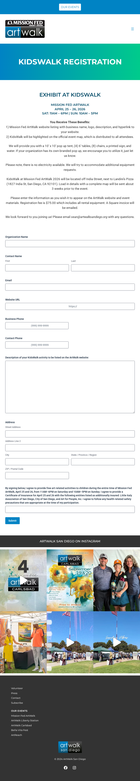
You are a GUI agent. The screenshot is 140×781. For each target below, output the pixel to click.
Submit (12, 520)
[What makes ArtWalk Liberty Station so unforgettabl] (23, 642)
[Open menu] (132, 29)
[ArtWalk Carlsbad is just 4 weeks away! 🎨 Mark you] (23, 580)
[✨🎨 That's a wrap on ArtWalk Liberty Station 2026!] (70, 642)
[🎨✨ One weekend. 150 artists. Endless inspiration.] (70, 580)
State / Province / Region (84, 455)
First (7, 261)
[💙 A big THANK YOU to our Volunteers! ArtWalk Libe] (116, 580)
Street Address (13, 427)
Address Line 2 (13, 441)
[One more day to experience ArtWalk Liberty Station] (116, 642)
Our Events (70, 7)
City (7, 455)
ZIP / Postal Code (14, 469)
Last (73, 261)
